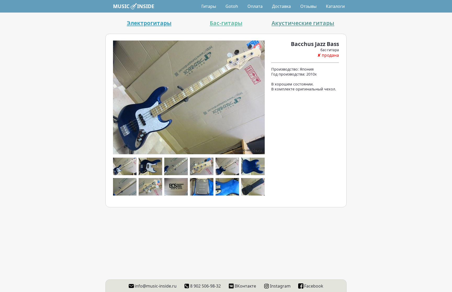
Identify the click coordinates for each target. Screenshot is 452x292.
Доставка (281, 6)
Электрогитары (149, 23)
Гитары (208, 6)
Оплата (255, 6)
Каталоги (335, 6)
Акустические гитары (303, 23)
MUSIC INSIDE (133, 6)
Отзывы (308, 6)
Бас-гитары (226, 23)
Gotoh (231, 6)
